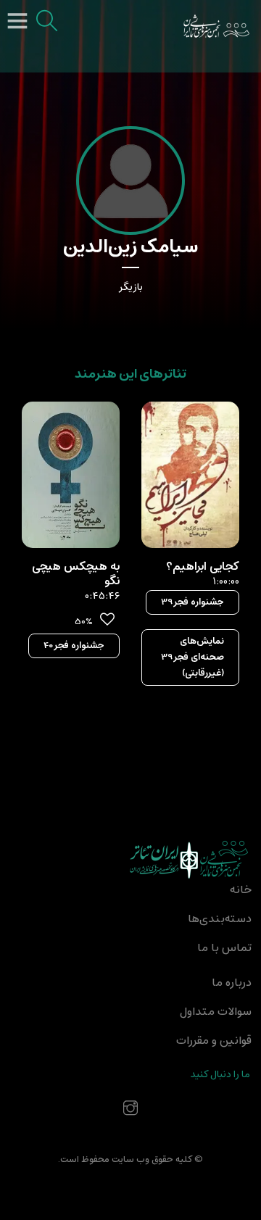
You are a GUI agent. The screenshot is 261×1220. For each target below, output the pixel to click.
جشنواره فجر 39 (192, 602)
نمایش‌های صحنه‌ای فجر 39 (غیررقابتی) (192, 657)
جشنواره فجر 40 (74, 645)
